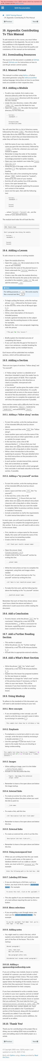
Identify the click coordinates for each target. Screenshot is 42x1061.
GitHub (36, 60)
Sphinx (25, 75)
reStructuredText (31, 78)
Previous (8, 21)
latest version (19, 3)
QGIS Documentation (22, 8)
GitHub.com (13, 62)
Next (35, 21)
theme (23, 1055)
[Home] (3, 15)
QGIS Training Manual (14, 15)
